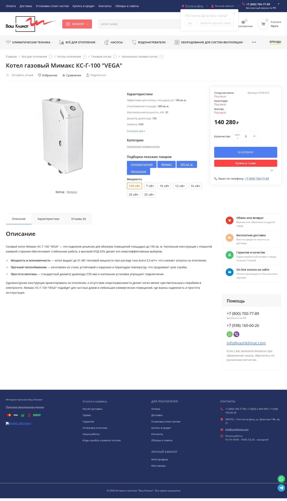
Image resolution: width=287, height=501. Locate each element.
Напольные (138, 171)
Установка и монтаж (95, 428)
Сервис (87, 415)
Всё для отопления (34, 56)
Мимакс (72, 192)
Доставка (156, 415)
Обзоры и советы (161, 440)
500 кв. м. (186, 164)
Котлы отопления (69, 56)
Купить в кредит (161, 428)
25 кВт (149, 194)
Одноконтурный (142, 164)
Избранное (49, 75)
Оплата (155, 409)
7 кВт (150, 186)
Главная (11, 56)
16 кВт (195, 186)
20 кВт (133, 194)
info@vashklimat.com (246, 343)
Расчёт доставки (92, 409)
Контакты (157, 434)
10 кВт (164, 186)
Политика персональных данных (25, 407)
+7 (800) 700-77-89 (258, 4)
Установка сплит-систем (165, 421)
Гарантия (88, 421)
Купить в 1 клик (245, 163)
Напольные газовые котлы (140, 56)
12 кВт (180, 186)
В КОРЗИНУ (245, 152)
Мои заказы (158, 465)
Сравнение (73, 75)
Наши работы (91, 434)
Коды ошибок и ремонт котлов (101, 440)
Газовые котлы (101, 56)
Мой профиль (159, 459)
